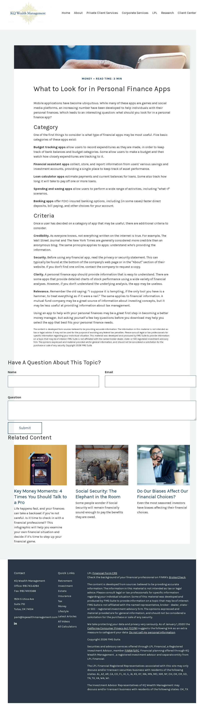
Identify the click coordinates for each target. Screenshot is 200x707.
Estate (62, 591)
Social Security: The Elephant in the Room (98, 493)
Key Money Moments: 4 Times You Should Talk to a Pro (40, 496)
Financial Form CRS (104, 573)
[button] (78, 14)
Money (62, 606)
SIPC (136, 650)
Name (12, 372)
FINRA (128, 650)
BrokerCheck (177, 577)
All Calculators (67, 626)
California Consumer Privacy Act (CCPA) (112, 628)
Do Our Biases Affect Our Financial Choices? (162, 493)
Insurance (64, 596)
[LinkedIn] (15, 623)
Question (14, 397)
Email (109, 372)
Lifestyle (63, 611)
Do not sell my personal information (152, 632)
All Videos (64, 621)
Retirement (65, 580)
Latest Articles (67, 616)
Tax (60, 601)
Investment (65, 586)
